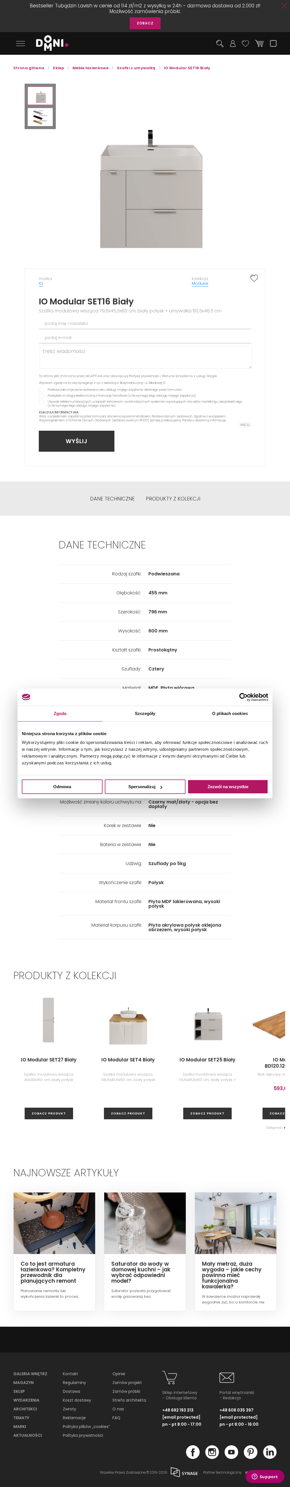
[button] (40, 96)
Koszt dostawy (77, 1400)
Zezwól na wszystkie (228, 786)
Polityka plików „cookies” (86, 1426)
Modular (200, 283)
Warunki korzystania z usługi (184, 376)
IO (41, 283)
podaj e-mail (58, 338)
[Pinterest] (250, 1457)
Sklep (19, 1391)
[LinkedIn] (270, 1457)
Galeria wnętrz (30, 1374)
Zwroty (69, 1409)
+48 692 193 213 (177, 1410)
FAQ (116, 1418)
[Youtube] (231, 1457)
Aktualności (27, 1435)
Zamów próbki (126, 1391)
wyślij (77, 441)
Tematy (21, 1418)
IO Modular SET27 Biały (48, 1059)
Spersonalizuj (141, 786)
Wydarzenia (26, 1400)
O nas (118, 1409)
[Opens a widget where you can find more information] (264, 1477)
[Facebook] (193, 1457)
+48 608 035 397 (236, 1410)
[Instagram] (212, 1457)
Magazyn (23, 1382)
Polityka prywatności (144, 376)
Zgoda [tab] (60, 713)
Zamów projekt (127, 1382)
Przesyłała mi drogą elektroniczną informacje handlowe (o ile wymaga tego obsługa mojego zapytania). (122, 395)
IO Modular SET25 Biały (207, 1059)
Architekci (25, 1409)
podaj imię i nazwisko (66, 323)
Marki (19, 1426)
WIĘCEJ (245, 424)
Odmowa (62, 786)
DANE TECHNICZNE (112, 499)
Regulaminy (74, 1382)
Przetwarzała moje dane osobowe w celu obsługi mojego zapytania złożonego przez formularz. (115, 390)
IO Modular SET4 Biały (128, 1059)
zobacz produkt (49, 1113)
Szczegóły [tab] (145, 713)
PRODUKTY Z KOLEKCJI (173, 499)
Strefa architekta (129, 1400)
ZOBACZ (145, 23)
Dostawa (71, 1391)
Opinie (118, 1374)
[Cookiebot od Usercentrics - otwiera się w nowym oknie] (243, 697)
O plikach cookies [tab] (230, 713)
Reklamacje (74, 1418)
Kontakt (70, 1374)
